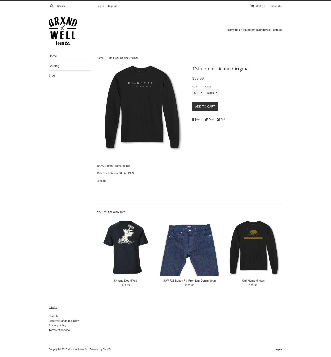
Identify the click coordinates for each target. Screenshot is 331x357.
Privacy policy (57, 325)
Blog (52, 75)
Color (208, 86)
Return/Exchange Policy (64, 321)
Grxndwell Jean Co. (78, 349)
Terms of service (59, 330)
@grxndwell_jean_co (269, 30)
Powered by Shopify (100, 349)
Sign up (112, 6)
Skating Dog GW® (125, 280)
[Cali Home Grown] (253, 247)
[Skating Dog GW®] (126, 247)
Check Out (276, 6)
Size (194, 86)
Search (53, 316)
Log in (100, 6)
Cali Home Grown (253, 280)
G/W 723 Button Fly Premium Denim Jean (189, 280)
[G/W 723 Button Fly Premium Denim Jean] (189, 247)
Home (53, 56)
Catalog (54, 66)
